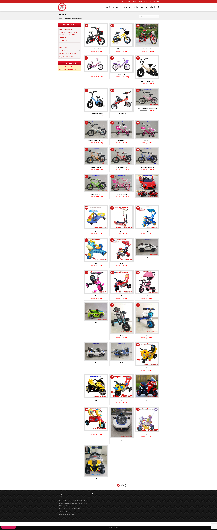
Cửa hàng (116, 7)
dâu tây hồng (147, 140)
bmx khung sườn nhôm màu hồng (147, 108)
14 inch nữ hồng (95, 74)
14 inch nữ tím (121, 74)
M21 (121, 335)
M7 (147, 434)
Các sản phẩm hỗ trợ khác (68, 53)
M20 (147, 296)
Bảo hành (144, 7)
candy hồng (121, 140)
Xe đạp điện (63, 41)
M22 (147, 335)
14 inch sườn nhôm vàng (147, 81)
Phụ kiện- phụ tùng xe (66, 57)
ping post (60, 527)
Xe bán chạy (63, 37)
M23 (121, 362)
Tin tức (135, 7)
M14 (147, 231)
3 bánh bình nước (121, 113)
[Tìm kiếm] (158, 7)
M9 (96, 478)
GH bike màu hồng (121, 194)
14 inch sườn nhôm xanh (96, 113)
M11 (96, 231)
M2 (121, 296)
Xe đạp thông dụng (65, 29)
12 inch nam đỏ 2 (96, 49)
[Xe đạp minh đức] (76, 7)
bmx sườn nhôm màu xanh (95, 140)
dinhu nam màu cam (95, 167)
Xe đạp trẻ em (63, 50)
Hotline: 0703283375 (8, 527)
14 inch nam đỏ (147, 49)
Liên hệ (152, 7)
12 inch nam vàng (121, 49)
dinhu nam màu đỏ (121, 167)
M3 (147, 368)
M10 (147, 200)
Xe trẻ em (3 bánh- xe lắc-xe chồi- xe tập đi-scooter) (68, 33)
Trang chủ (106, 7)
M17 (96, 296)
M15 (96, 263)
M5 (147, 400)
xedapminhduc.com (69, 517)
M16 (121, 263)
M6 (121, 440)
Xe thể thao (63, 47)
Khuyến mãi (126, 7)
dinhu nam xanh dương (147, 167)
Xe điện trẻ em (63, 44)
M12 (121, 231)
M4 (96, 400)
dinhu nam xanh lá (96, 194)
